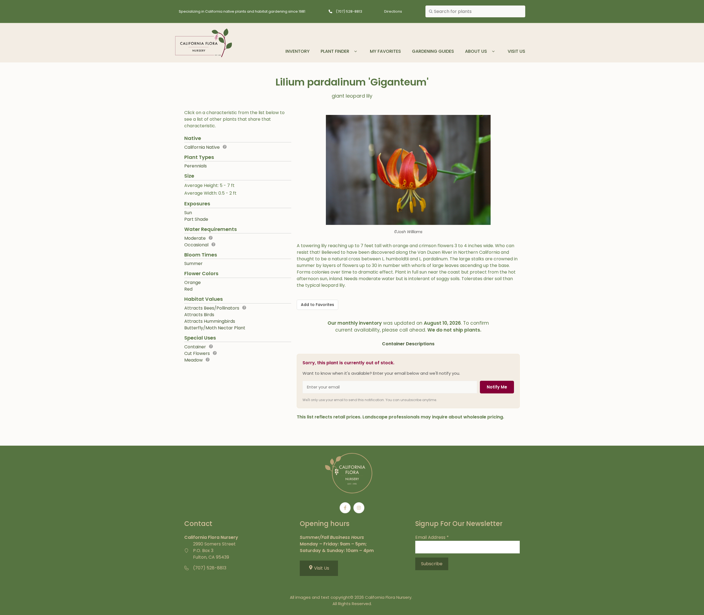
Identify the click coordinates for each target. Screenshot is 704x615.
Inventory (297, 51)
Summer (193, 263)
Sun (188, 212)
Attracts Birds (199, 314)
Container (195, 347)
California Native (202, 147)
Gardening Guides (433, 51)
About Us (476, 51)
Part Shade (196, 219)
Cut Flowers (197, 353)
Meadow (193, 360)
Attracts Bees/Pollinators (211, 308)
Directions (393, 11)
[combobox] (475, 11)
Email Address (432, 537)
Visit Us (516, 51)
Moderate (195, 238)
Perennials (195, 166)
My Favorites (385, 51)
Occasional (196, 245)
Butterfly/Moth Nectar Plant (214, 328)
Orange (192, 282)
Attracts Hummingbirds (209, 321)
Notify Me (497, 387)
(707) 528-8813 (349, 11)
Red (188, 289)
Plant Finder (335, 51)
